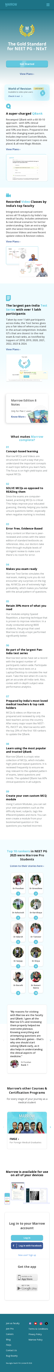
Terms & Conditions (38, 1328)
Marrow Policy (35, 1339)
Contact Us (11, 1350)
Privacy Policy (35, 1334)
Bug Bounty (12, 1355)
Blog (8, 1339)
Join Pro (10, 1328)
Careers (10, 1334)
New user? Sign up (27, 1255)
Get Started (27, 64)
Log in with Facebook (30, 1245)
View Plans (27, 74)
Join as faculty (13, 1323)
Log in (27, 1237)
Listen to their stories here (27, 866)
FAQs (8, 1344)
